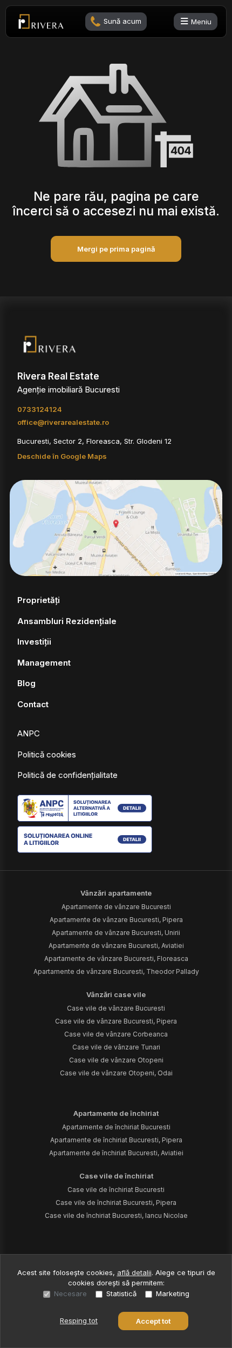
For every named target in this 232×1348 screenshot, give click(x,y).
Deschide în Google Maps (62, 456)
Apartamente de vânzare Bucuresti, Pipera (116, 920)
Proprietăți (38, 600)
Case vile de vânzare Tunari (116, 1047)
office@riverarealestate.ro (63, 422)
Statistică (121, 1293)
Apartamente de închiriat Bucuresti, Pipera (116, 1140)
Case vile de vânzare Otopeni (116, 1060)
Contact (33, 704)
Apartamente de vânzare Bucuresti (116, 907)
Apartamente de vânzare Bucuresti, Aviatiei (116, 945)
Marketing (172, 1293)
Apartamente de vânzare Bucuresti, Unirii (116, 933)
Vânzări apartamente (116, 893)
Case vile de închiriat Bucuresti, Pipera (116, 1202)
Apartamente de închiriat (116, 1113)
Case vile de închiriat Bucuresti (116, 1190)
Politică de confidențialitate (67, 775)
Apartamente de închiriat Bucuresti (116, 1127)
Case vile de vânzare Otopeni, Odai (116, 1073)
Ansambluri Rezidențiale (67, 621)
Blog (26, 683)
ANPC (28, 733)
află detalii (134, 1272)
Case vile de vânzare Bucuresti (116, 1008)
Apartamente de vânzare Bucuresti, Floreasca (116, 958)
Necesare (70, 1293)
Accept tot (153, 1321)
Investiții (34, 641)
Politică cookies (46, 754)
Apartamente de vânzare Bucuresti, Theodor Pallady (116, 971)
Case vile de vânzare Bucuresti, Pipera (116, 1021)
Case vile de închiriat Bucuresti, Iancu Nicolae (116, 1215)
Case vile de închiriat (116, 1175)
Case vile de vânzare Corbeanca (116, 1034)
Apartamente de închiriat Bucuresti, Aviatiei (116, 1153)
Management (44, 663)
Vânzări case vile (116, 994)
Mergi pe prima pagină (116, 249)
